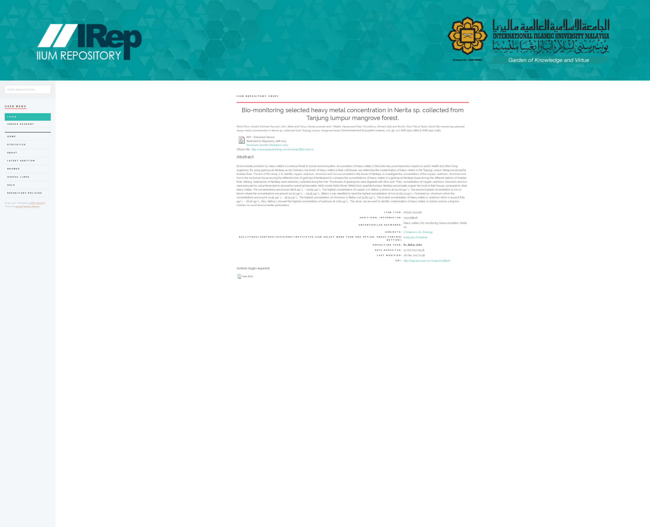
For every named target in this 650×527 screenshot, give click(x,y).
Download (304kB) (257, 145)
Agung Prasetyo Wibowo (27, 206)
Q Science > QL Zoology (418, 232)
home (11, 136)
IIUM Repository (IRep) (258, 96)
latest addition (21, 161)
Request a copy (279, 145)
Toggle (62, 88)
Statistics (16, 145)
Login (12, 117)
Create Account (21, 124)
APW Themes (37, 203)
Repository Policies (24, 193)
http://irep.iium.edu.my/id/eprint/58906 (427, 260)
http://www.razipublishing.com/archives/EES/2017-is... (283, 149)
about (12, 153)
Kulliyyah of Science (415, 237)
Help (11, 185)
